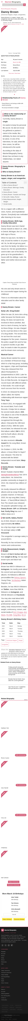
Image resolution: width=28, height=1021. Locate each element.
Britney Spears (20, 578)
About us (3, 989)
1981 (19, 62)
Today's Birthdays (7, 919)
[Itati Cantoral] (14, 863)
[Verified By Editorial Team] (20, 11)
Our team (3, 991)
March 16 (15, 62)
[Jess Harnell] (14, 774)
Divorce (2, 959)
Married (13, 2)
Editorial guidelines (5, 993)
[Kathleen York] (14, 714)
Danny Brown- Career (10, 192)
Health (2, 980)
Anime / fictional (4, 983)
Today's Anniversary (14, 882)
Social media (7, 204)
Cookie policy (4, 999)
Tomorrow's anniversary (6, 972)
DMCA (10, 1019)
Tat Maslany (16, 580)
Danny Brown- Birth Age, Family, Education (13, 189)
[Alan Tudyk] (6, 898)
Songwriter (5, 644)
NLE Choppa (18, 612)
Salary (2, 978)
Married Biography (6, 8)
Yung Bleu (17, 615)
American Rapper (11, 640)
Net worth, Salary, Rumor (11, 197)
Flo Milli (9, 615)
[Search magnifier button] (24, 4)
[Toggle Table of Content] (24, 182)
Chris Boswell (15, 909)
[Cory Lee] (14, 804)
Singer (21, 640)
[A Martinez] (14, 833)
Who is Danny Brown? (10, 185)
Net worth (3, 953)
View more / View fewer (14, 73)
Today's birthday (4, 974)
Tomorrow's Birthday (19, 919)
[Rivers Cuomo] (14, 744)
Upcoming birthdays (5, 976)
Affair (2, 964)
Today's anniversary (5, 970)
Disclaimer (14, 1019)
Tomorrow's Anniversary (14, 885)
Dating (2, 957)
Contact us (3, 997)
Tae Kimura (14, 903)
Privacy (2, 1019)
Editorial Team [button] (6, 24)
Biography (14, 8)
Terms (6, 1019)
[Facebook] (2, 945)
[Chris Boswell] (6, 910)
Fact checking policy (5, 995)
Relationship (3, 962)
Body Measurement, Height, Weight (12, 200)
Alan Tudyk (14, 897)
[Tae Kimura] (6, 904)
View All (14, 914)
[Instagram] (8, 945)
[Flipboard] (12, 945)
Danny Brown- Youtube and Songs (14, 194)
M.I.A (24, 615)
